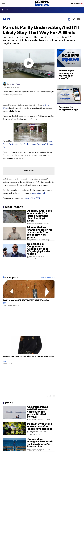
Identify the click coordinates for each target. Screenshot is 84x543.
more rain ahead (38, 193)
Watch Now (76, 4)
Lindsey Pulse (15, 84)
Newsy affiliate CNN (32, 198)
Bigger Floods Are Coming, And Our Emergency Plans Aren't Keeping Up (28, 144)
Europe (6, 19)
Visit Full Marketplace (47, 277)
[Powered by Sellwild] (51, 396)
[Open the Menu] (3, 3)
